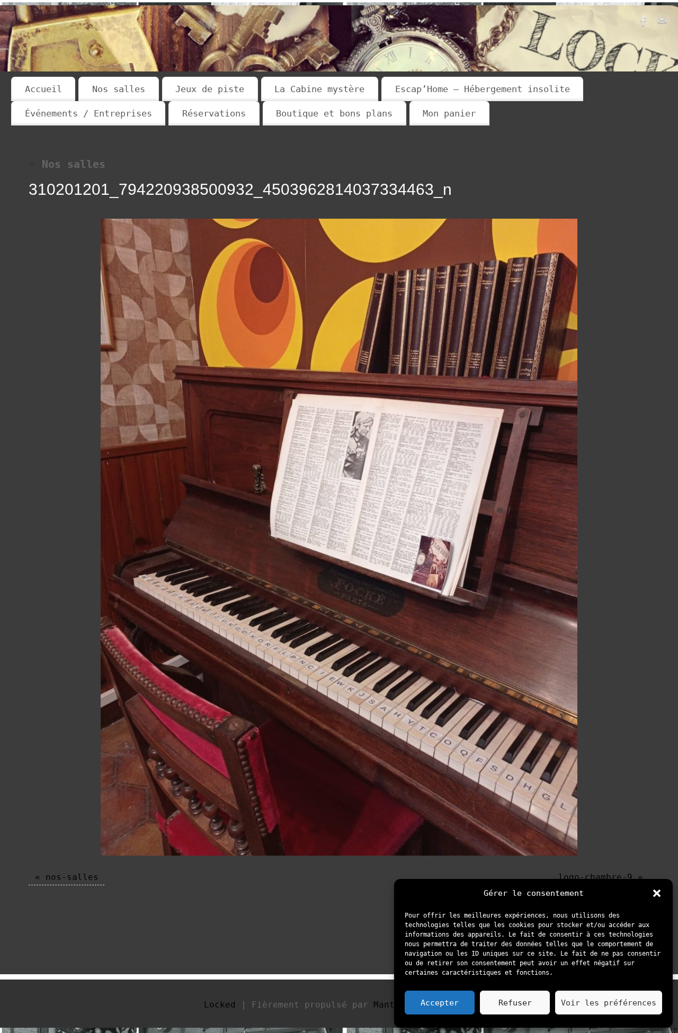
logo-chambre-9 (595, 877)
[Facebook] (644, 23)
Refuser (515, 1003)
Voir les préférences (608, 1003)
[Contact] (662, 23)
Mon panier (449, 113)
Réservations (214, 113)
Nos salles (118, 89)
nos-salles (72, 877)
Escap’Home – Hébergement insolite (482, 89)
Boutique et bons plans (334, 113)
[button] (657, 893)
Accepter (440, 1003)
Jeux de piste (209, 89)
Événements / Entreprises (88, 113)
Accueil (43, 89)
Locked (220, 1005)
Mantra (389, 1005)
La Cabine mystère (319, 89)
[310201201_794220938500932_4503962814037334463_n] (339, 537)
